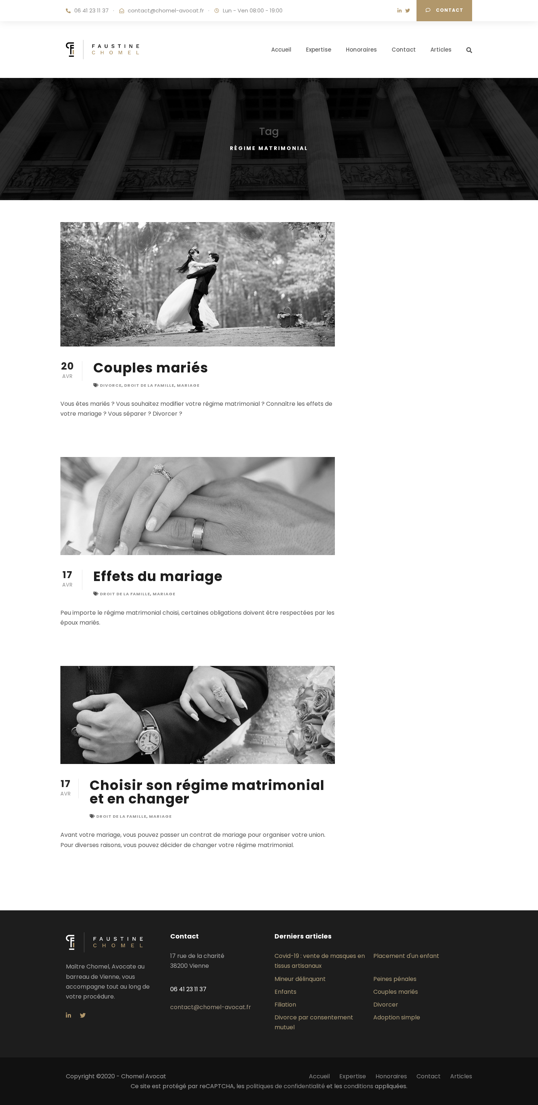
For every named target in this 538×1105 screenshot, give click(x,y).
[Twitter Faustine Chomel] (409, 10)
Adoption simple (396, 1017)
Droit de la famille (149, 385)
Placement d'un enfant (406, 956)
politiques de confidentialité (285, 1086)
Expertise (318, 49)
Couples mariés (150, 367)
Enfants (285, 992)
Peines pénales (394, 979)
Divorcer (385, 1004)
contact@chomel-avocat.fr (166, 10)
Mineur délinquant (300, 979)
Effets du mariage (158, 576)
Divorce (111, 385)
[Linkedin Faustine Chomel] (401, 10)
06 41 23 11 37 (91, 10)
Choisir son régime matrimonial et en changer (207, 792)
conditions (358, 1086)
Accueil (281, 49)
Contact (448, 10)
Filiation (285, 1004)
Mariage (188, 385)
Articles (441, 49)
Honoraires (361, 49)
